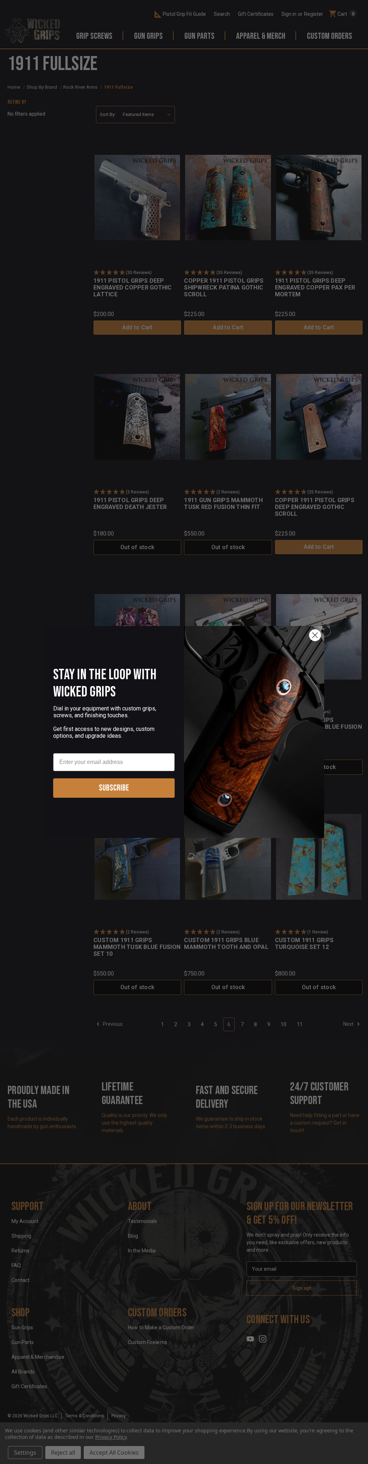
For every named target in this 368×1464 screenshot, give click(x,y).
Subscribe (114, 788)
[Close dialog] (315, 635)
